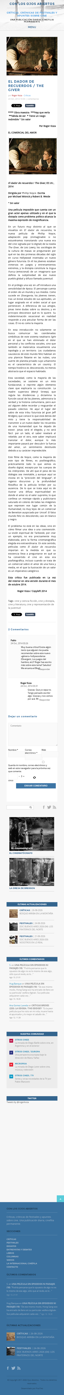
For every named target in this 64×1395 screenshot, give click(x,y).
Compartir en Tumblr (30, 105)
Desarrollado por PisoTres (32, 1388)
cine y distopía (46, 600)
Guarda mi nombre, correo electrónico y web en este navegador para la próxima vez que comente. (29, 768)
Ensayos (11, 1246)
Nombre (13, 749)
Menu (32, 27)
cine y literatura (17, 604)
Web (44, 749)
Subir (60, 1198)
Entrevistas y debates (19, 1250)
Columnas (13, 1256)
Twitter (49, 807)
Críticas (27, 95)
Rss (54, 807)
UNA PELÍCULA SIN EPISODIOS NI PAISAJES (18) (26, 985)
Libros (10, 1253)
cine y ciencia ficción (26, 600)
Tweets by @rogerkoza (18, 1102)
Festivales (13, 1243)
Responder (44, 669)
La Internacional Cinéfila (22, 1263)
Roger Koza (26, 683)
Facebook (44, 807)
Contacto (12, 1267)
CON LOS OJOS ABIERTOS (32, 4)
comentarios (33, 99)
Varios (10, 1260)
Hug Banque (15, 983)
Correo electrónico (31, 751)
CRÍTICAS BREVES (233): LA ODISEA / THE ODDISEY (29, 1007)
